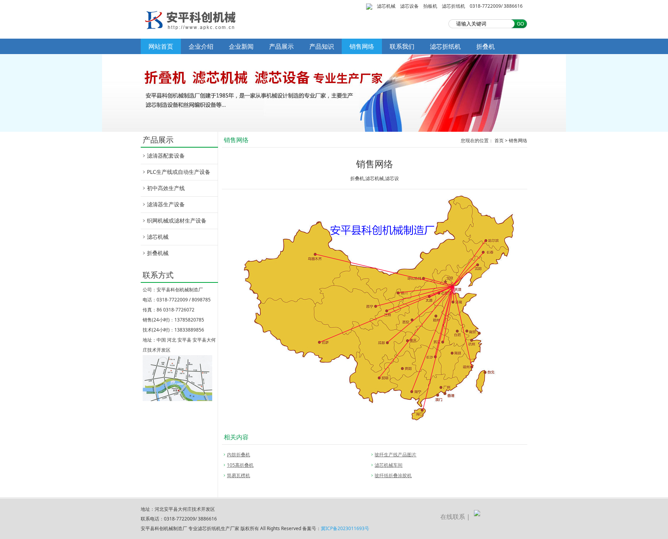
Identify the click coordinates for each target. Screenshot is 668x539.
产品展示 (281, 46)
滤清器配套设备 (166, 155)
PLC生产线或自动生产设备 (178, 171)
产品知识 (321, 46)
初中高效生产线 (166, 188)
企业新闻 (241, 46)
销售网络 (361, 46)
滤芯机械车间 (388, 465)
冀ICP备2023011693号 (345, 528)
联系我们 (402, 46)
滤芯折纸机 (453, 6)
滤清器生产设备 (166, 204)
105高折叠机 (240, 465)
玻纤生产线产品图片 (395, 454)
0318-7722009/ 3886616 (496, 6)
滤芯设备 (409, 6)
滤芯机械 (386, 6)
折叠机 (485, 46)
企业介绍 (201, 46)
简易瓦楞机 (238, 475)
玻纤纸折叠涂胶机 (393, 475)
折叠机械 (158, 253)
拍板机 (430, 6)
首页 (499, 140)
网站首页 (160, 46)
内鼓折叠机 (238, 454)
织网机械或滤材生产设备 (176, 220)
